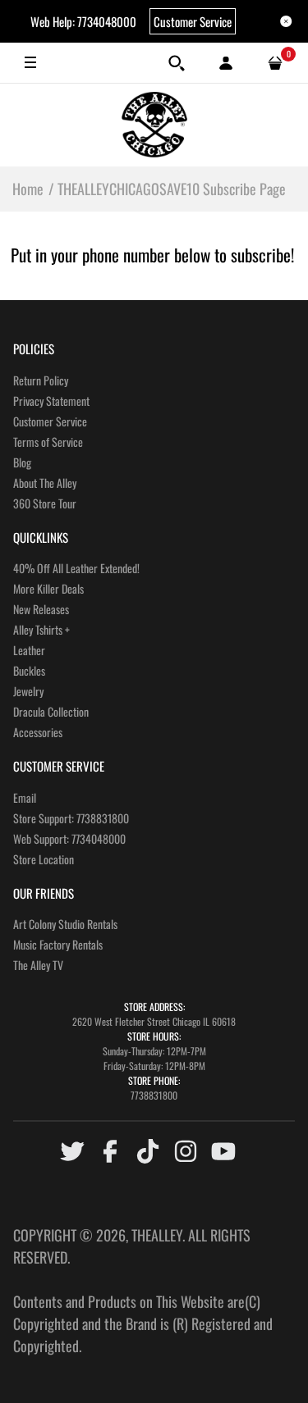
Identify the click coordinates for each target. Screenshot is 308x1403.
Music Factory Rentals (58, 944)
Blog (22, 462)
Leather (29, 649)
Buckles (29, 670)
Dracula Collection (51, 711)
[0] (275, 63)
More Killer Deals (48, 588)
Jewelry (28, 690)
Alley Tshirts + (41, 629)
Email (24, 797)
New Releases (41, 608)
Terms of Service (48, 441)
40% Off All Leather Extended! (76, 567)
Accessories (37, 731)
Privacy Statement (51, 400)
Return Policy (40, 380)
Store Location (43, 859)
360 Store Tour (44, 503)
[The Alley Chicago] (154, 124)
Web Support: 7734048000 (69, 838)
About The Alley (44, 482)
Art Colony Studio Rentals (65, 923)
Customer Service (193, 21)
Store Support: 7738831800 (71, 818)
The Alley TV (38, 964)
